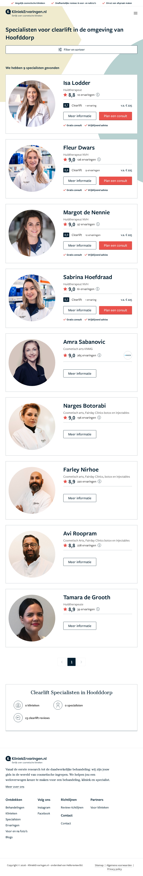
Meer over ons (15, 787)
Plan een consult (115, 116)
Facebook (44, 813)
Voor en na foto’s (16, 831)
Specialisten (13, 819)
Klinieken (11, 813)
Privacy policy (114, 869)
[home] (26, 13)
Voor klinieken (100, 807)
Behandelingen (15, 807)
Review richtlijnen (72, 807)
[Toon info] (98, 94)
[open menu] (135, 13)
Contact (66, 823)
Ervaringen (12, 825)
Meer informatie (79, 116)
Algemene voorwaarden (119, 865)
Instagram (44, 807)
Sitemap (99, 865)
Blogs (9, 837)
